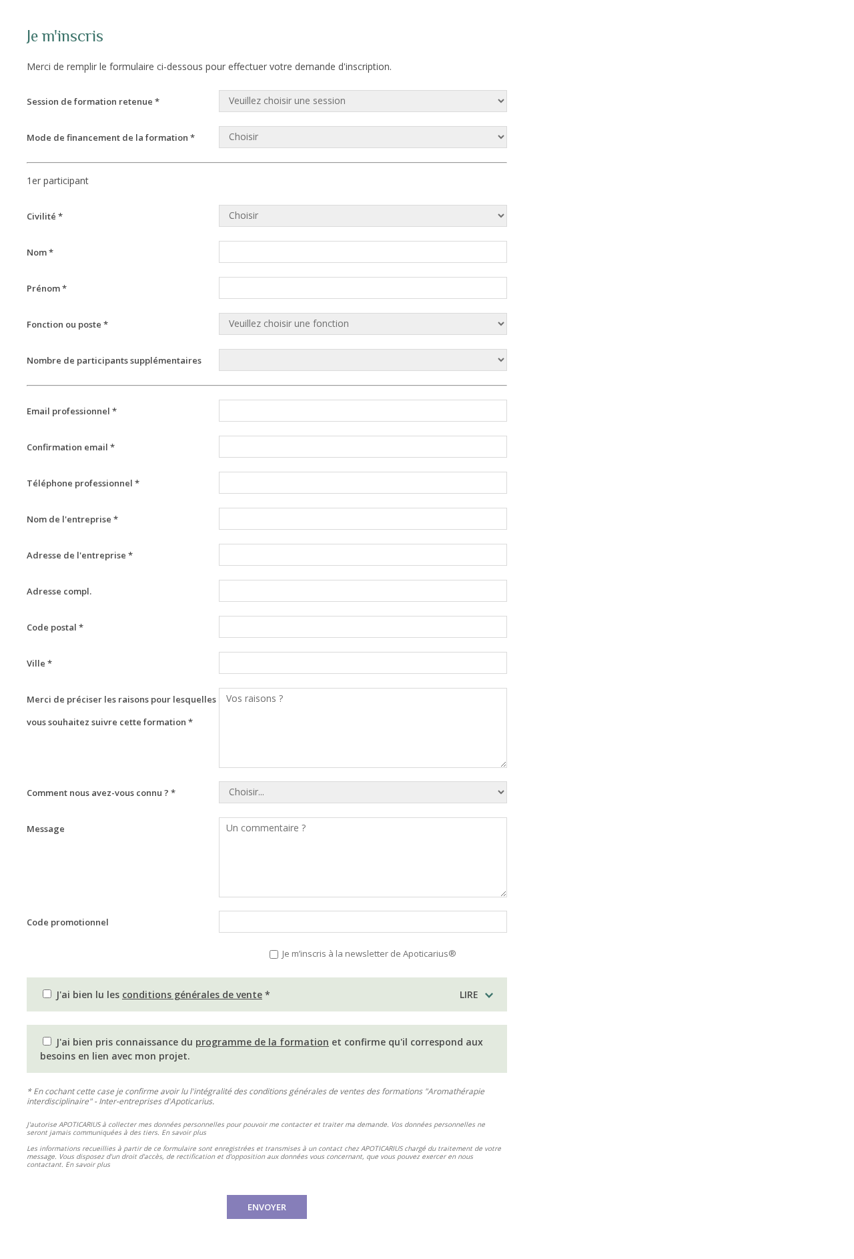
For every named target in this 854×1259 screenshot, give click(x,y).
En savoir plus (183, 1132)
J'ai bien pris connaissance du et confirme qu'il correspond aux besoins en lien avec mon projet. (261, 1048)
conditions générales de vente (192, 994)
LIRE (469, 994)
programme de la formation (262, 1041)
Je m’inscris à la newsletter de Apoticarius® (368, 953)
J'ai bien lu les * (265, 994)
